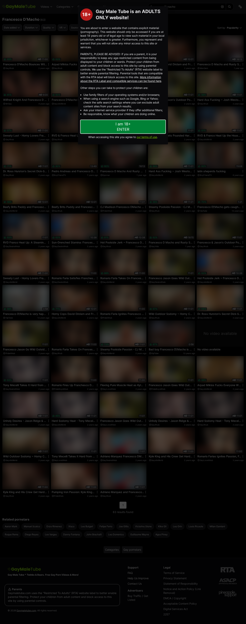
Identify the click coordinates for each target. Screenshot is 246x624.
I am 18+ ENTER (123, 127)
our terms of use (147, 137)
